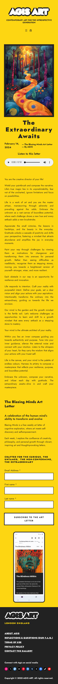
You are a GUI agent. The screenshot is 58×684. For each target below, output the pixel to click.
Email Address (12, 470)
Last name (10, 498)
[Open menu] (26, 30)
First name (10, 484)
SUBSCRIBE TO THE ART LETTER (29, 519)
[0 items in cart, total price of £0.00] (30, 30)
